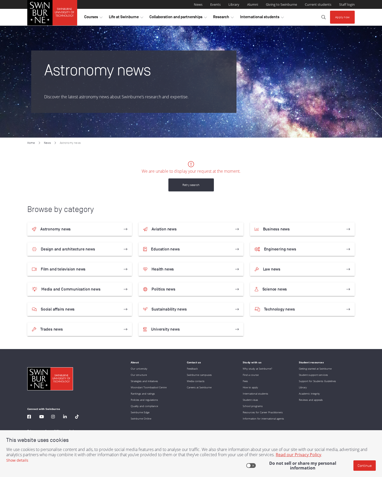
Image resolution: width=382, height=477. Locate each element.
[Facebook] (29, 417)
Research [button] (223, 18)
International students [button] (262, 18)
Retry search (191, 184)
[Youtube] (41, 417)
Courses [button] (93, 18)
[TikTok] (77, 417)
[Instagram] (53, 417)
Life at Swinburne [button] (126, 18)
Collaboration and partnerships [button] (178, 18)
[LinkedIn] (65, 417)
